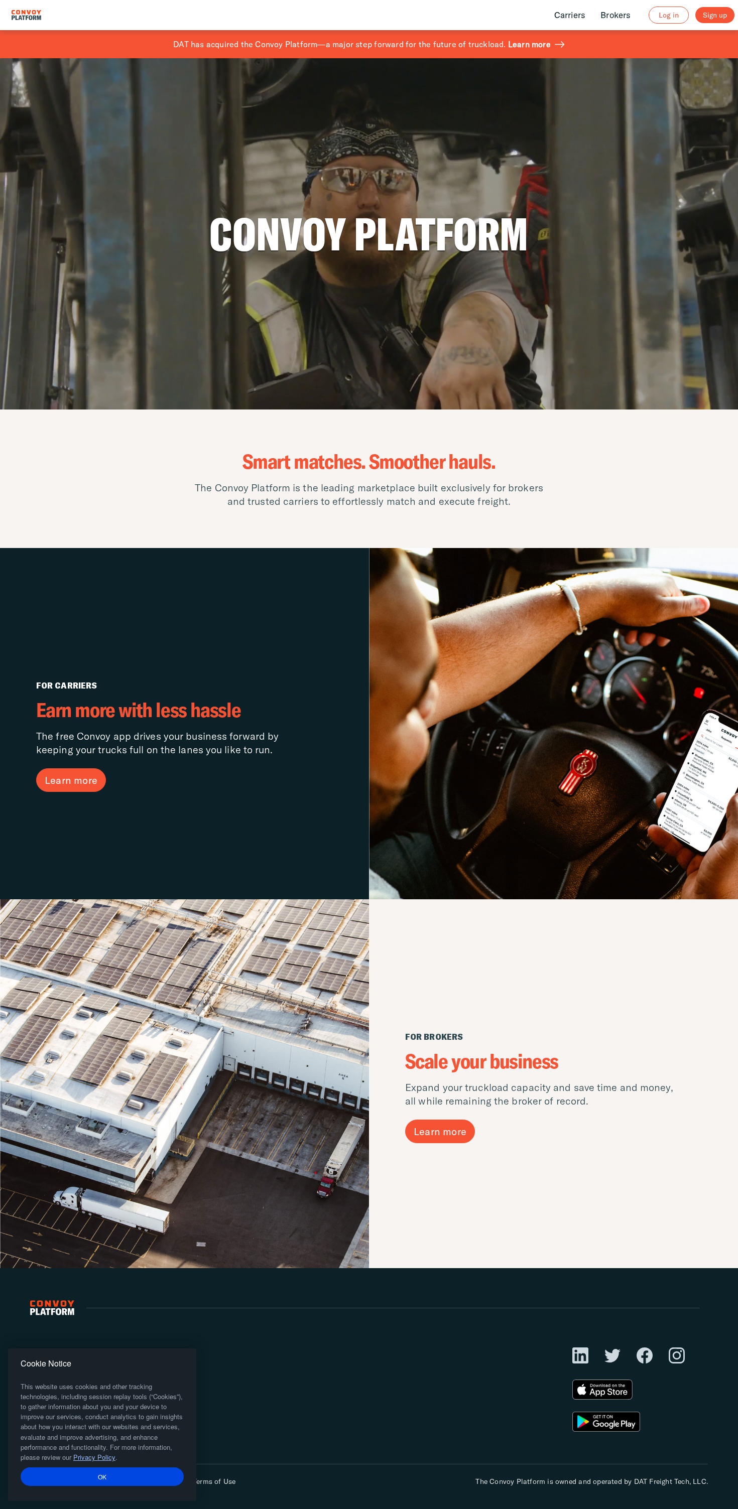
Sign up (715, 15)
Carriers (570, 15)
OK (102, 1476)
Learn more (529, 44)
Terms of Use (214, 1481)
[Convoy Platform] (37, 15)
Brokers (615, 15)
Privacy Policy (94, 1457)
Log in (668, 15)
